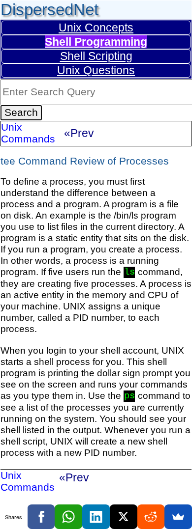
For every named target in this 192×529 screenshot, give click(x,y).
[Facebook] (41, 516)
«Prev (79, 133)
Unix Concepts (96, 27)
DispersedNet (49, 9)
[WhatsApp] (68, 516)
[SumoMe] (178, 516)
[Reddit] (151, 516)
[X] (123, 516)
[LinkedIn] (96, 516)
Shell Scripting (96, 56)
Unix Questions (96, 70)
